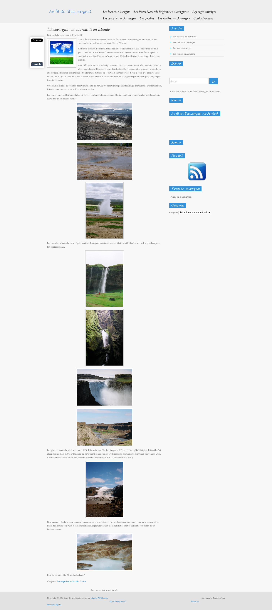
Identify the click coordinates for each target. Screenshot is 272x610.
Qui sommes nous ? (118, 601)
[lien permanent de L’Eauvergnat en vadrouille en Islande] (78, 29)
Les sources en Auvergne (184, 42)
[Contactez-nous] (201, 18)
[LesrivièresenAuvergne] (172, 18)
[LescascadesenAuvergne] (117, 18)
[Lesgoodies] (145, 18)
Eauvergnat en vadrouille (68, 581)
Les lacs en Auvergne (182, 47)
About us (195, 601)
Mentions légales (54, 604)
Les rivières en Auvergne (184, 53)
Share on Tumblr (37, 64)
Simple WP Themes (99, 597)
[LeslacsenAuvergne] (114, 11)
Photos (83, 581)
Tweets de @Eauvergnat (180, 196)
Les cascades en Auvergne (184, 36)
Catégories (174, 212)
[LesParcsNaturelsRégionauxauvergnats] (159, 11)
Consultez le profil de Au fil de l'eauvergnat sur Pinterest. (195, 91)
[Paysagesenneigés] (202, 11)
